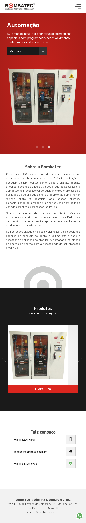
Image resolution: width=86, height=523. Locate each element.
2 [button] (43, 147)
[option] (43, 70)
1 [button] (37, 147)
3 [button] (49, 147)
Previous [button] (5, 359)
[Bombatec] (20, 6)
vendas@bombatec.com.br (43, 512)
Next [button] (81, 359)
